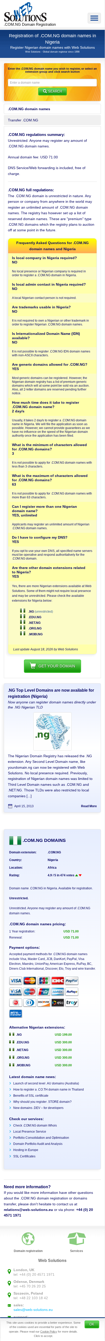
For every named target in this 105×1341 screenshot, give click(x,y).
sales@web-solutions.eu (33, 1310)
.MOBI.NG (35, 634)
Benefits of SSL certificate (30, 1095)
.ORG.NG (35, 628)
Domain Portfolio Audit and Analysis (37, 1144)
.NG (31, 611)
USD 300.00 (63, 1042)
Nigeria (53, 860)
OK (91, 1324)
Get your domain (56, 666)
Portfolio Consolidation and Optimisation (41, 1138)
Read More (89, 806)
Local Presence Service (29, 1131)
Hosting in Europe (25, 1150)
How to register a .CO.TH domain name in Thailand (48, 1089)
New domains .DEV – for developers (38, 1108)
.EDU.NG (34, 617)
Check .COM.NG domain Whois (35, 1125)
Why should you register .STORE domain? (42, 1102)
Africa (52, 867)
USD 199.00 (63, 1034)
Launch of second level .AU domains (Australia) (46, 1083)
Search (55, 91)
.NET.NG (34, 623)
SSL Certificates (24, 1156)
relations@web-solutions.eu (28, 1210)
